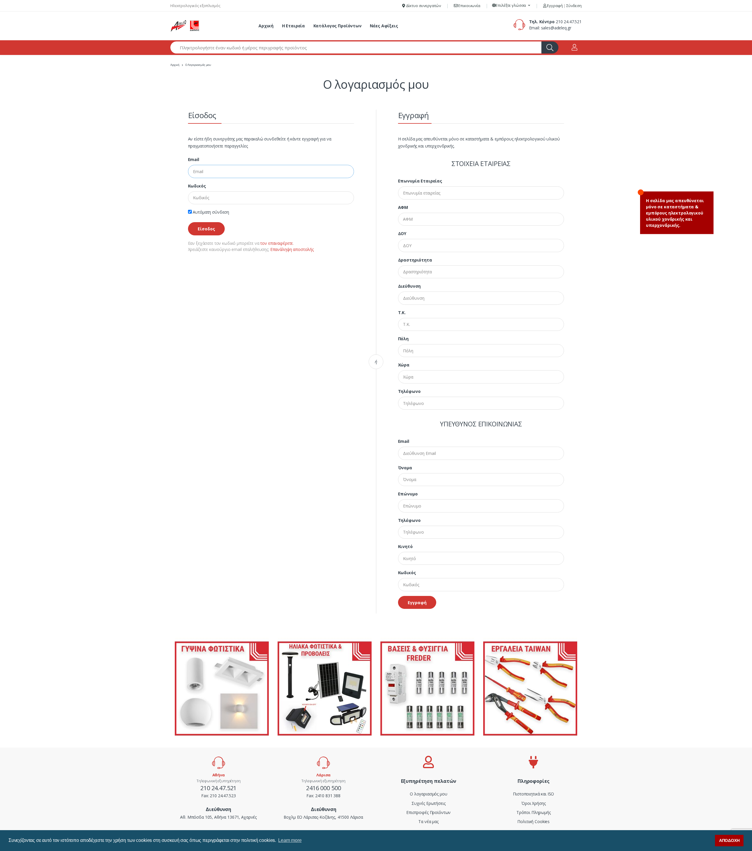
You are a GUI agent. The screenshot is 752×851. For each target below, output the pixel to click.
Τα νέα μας (428, 821)
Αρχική (265, 26)
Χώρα (403, 365)
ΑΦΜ (403, 207)
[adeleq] (185, 26)
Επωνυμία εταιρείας (420, 181)
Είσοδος (206, 229)
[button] (511, 6)
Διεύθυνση (409, 286)
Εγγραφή (417, 602)
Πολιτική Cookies (533, 821)
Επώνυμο (408, 494)
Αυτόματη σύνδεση (210, 212)
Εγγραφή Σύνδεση (564, 5)
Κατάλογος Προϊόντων (337, 26)
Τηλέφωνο (409, 391)
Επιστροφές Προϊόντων (428, 812)
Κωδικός (197, 186)
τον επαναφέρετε (276, 243)
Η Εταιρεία (293, 26)
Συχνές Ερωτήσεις (429, 803)
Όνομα (405, 467)
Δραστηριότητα (415, 260)
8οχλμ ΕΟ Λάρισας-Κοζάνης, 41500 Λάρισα (323, 817)
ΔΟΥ (402, 233)
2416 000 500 (323, 788)
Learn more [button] (290, 840)
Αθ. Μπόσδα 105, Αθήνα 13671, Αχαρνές (218, 817)
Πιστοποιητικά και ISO (533, 794)
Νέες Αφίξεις (384, 26)
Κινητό (405, 546)
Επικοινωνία (469, 5)
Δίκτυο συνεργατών (423, 5)
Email (193, 159)
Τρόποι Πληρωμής (533, 812)
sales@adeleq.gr (556, 28)
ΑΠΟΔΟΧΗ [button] (729, 840)
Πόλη (403, 338)
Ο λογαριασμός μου (428, 794)
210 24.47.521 (569, 21)
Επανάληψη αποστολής (292, 249)
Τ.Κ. (402, 312)
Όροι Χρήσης (533, 803)
